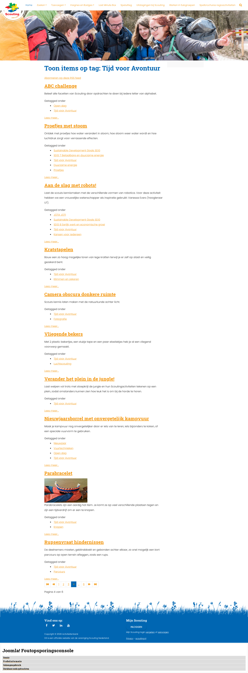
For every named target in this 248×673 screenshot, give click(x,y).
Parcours (59, 571)
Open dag (60, 105)
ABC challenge (60, 86)
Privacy (129, 638)
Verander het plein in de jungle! (79, 379)
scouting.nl (140, 638)
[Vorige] (54, 584)
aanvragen (163, 632)
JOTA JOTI (60, 215)
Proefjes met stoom (65, 126)
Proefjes (59, 170)
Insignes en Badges (81, 5)
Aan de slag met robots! (70, 185)
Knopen (58, 527)
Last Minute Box (107, 5)
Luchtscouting (62, 363)
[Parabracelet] (65, 490)
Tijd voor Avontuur (65, 110)
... (78, 584)
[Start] (47, 584)
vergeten (150, 632)
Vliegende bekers (63, 334)
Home (29, 5)
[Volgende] (89, 584)
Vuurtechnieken (63, 448)
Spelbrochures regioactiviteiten (217, 5)
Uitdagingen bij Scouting (150, 5)
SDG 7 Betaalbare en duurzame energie (79, 155)
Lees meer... (51, 118)
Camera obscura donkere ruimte (80, 294)
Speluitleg (126, 5)
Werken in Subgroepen (182, 5)
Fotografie (60, 319)
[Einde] (95, 584)
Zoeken (41, 5)
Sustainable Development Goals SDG (77, 150)
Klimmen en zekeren (66, 279)
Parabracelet (58, 473)
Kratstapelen (58, 249)
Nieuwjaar (60, 443)
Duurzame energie (65, 165)
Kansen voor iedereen (67, 234)
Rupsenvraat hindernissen (74, 542)
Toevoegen (57, 5)
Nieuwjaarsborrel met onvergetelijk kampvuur (96, 418)
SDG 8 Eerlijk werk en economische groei (79, 224)
